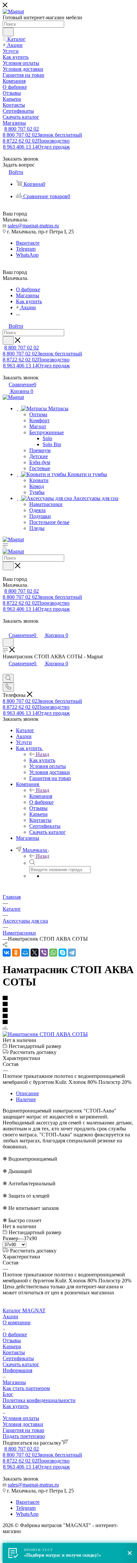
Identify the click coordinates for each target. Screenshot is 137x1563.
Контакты (14, 1352)
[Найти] (8, 32)
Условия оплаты (21, 1418)
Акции (10, 1316)
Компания (40, 796)
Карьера (12, 1346)
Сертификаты (18, 1358)
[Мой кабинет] (6, 628)
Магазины (14, 1382)
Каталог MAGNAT (24, 1310)
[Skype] (63, 953)
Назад (42, 754)
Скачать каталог (21, 1364)
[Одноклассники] (16, 953)
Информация (17, 1370)
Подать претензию (24, 1436)
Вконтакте (28, 243)
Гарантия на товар (23, 1430)
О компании (17, 1322)
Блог (8, 1394)
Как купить (42, 760)
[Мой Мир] (25, 953)
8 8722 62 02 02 (36, 141)
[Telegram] (72, 953)
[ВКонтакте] (7, 953)
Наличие (26, 1099)
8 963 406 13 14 (36, 147)
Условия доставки (23, 1424)
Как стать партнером (26, 1388)
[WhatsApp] (53, 953)
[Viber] (44, 953)
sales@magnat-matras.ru (33, 225)
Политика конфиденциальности (39, 1400)
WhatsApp (27, 255)
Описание (27, 1093)
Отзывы (12, 1340)
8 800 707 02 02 (21, 129)
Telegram (26, 249)
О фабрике (15, 1334)
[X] (35, 953)
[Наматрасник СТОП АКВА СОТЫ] (45, 1034)
